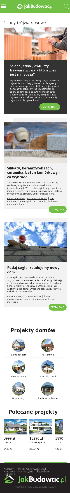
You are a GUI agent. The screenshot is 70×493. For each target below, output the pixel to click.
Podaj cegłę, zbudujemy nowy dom (33, 269)
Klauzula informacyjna (18, 471)
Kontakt (9, 469)
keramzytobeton (28, 201)
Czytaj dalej (49, 107)
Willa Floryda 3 (37, 442)
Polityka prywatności (32, 469)
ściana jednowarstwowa (35, 299)
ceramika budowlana (37, 198)
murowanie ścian (15, 204)
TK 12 (58, 442)
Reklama (9, 474)
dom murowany (15, 296)
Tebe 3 (7, 442)
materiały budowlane (48, 201)
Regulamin (44, 471)
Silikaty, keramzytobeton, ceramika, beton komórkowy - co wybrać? (33, 172)
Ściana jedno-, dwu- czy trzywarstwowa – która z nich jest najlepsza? (34, 70)
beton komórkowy (16, 198)
